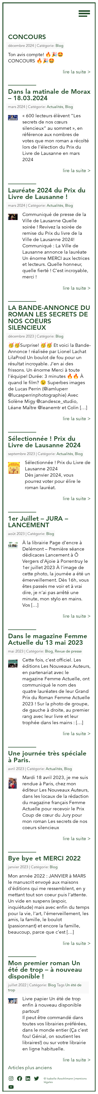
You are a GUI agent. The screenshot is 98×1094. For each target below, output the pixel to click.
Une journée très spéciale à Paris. (47, 756)
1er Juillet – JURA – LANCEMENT (38, 521)
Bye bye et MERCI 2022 (44, 858)
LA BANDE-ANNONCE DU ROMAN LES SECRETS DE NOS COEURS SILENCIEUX (49, 318)
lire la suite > (77, 72)
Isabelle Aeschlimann (40, 11)
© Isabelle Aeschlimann (58, 1078)
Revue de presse (68, 651)
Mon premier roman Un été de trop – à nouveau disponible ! (45, 969)
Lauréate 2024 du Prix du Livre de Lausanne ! (46, 193)
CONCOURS (27, 37)
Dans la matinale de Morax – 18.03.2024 (49, 94)
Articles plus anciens (30, 1067)
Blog (59, 45)
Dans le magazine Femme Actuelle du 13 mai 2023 (47, 639)
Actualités (55, 106)
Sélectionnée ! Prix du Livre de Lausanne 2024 (44, 441)
